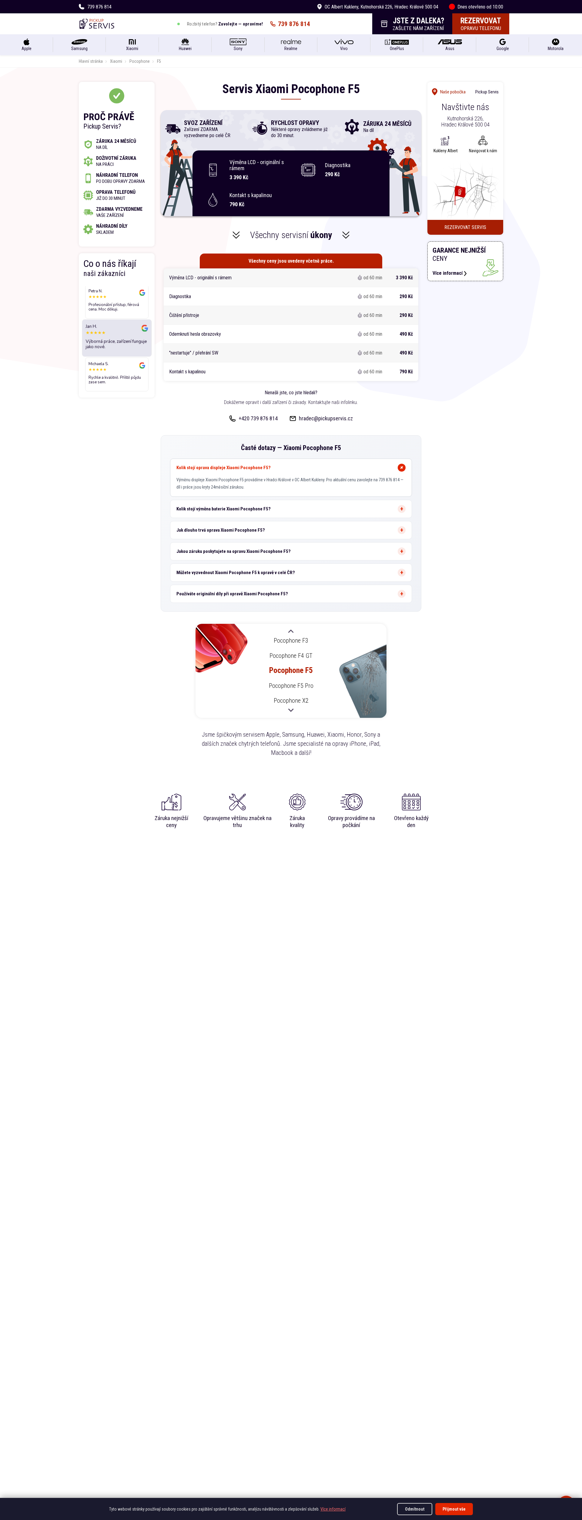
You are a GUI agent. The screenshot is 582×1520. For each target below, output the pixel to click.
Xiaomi (116, 61)
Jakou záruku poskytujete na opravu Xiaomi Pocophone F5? (233, 551)
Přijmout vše (454, 1509)
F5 (159, 61)
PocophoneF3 (291, 640)
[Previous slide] (291, 632)
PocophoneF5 (291, 670)
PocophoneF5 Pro (291, 685)
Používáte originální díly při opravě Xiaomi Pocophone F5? (232, 594)
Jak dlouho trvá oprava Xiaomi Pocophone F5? (220, 530)
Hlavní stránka (91, 61)
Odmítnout (414, 1509)
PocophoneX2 (291, 700)
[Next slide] (291, 710)
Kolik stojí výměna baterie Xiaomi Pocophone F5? (223, 509)
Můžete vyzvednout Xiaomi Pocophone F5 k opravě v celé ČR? (235, 572)
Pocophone (139, 61)
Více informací (333, 1509)
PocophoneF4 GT (291, 655)
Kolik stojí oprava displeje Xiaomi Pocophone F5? (223, 467)
